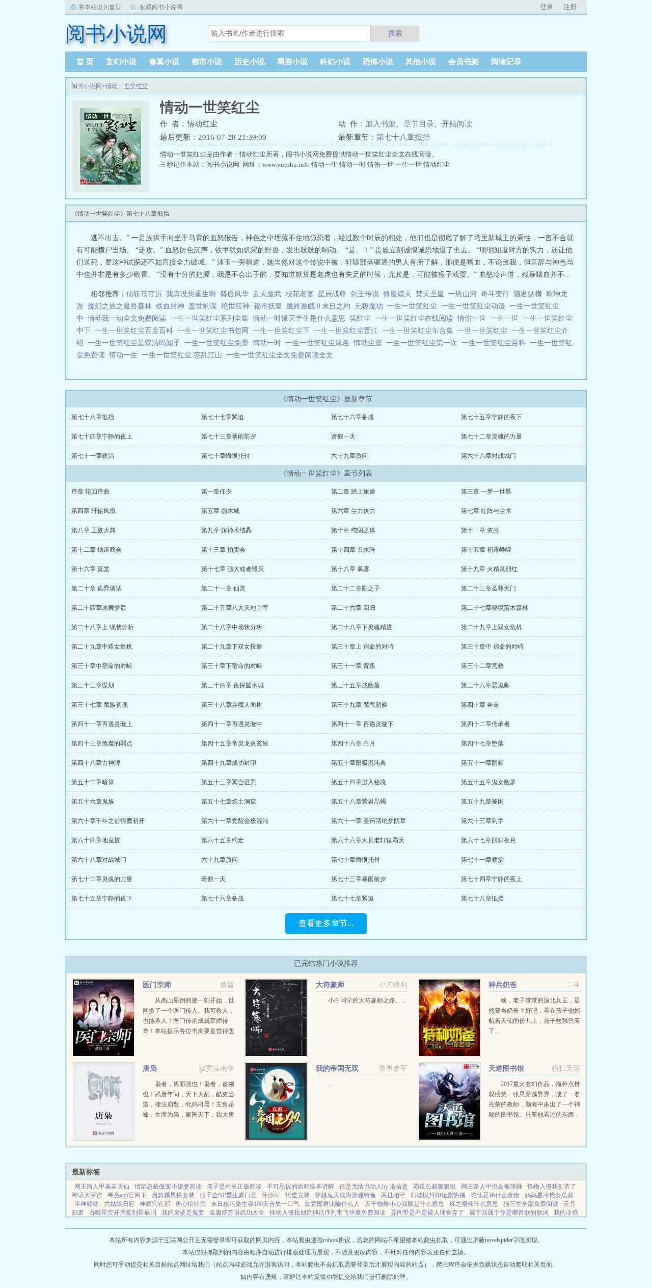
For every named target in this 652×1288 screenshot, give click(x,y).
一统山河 (462, 294)
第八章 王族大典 (93, 530)
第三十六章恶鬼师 (485, 685)
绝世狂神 (235, 306)
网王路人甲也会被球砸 (491, 1186)
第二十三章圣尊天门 (488, 588)
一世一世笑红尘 (484, 330)
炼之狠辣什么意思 (473, 1203)
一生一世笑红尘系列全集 (211, 318)
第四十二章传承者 (485, 724)
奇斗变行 (495, 294)
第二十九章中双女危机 (101, 646)
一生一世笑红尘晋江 (348, 330)
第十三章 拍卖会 (223, 549)
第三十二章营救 (482, 665)
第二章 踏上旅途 (353, 491)
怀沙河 (271, 1195)
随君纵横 (527, 294)
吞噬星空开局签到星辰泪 (122, 1212)
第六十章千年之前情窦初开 (108, 821)
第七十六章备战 (352, 417)
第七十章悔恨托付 (225, 455)
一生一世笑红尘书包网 (215, 330)
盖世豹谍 (202, 306)
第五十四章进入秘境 (358, 782)
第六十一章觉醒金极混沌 (234, 821)
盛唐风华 (234, 294)
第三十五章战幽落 (355, 685)
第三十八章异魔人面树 (231, 704)
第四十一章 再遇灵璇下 (362, 724)
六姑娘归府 (119, 1203)
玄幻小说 (121, 62)
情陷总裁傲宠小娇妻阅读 (168, 1186)
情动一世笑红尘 (126, 86)
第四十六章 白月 (353, 743)
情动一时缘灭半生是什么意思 (301, 318)
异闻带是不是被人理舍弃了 (427, 1212)
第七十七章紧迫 (222, 417)
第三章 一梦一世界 (486, 491)
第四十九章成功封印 (228, 762)
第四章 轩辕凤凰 (93, 510)
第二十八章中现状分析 (231, 627)
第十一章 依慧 (480, 530)
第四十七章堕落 (482, 743)
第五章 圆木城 (220, 510)
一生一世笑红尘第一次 (423, 343)
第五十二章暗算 (92, 782)
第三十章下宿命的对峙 (231, 665)
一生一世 (506, 318)
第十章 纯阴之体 (353, 530)
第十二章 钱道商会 (96, 549)
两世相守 (393, 1195)
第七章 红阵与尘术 (486, 510)
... (330, 1084)
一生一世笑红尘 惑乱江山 (184, 355)
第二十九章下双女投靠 (231, 646)
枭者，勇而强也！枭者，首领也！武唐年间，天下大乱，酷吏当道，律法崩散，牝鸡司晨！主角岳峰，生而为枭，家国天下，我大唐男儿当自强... (188, 1104)
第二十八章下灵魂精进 (361, 627)
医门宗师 (157, 985)
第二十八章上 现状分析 (102, 627)
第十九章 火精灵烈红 (489, 569)
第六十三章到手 (482, 821)
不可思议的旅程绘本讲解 (300, 1186)
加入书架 (380, 124)
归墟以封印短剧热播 (438, 1195)
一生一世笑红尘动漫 (475, 306)
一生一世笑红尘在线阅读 (416, 318)
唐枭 (150, 1068)
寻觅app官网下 (127, 1195)
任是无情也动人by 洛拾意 (373, 1186)
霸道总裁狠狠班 (434, 1186)
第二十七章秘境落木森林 (494, 607)
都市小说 (207, 62)
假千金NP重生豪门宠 (228, 1195)
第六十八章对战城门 (488, 455)
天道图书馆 (506, 1068)
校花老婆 (299, 294)
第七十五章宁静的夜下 (491, 417)
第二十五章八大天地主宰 (234, 607)
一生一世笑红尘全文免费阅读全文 (281, 355)
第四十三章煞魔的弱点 (101, 743)
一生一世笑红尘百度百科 (136, 330)
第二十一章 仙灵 (223, 588)
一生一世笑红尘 (414, 306)
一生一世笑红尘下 (283, 330)
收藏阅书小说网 (161, 7)
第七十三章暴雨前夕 (228, 436)
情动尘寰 (370, 343)
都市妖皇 (268, 306)
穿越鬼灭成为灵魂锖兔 (345, 1195)
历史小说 (249, 62)
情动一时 (269, 343)
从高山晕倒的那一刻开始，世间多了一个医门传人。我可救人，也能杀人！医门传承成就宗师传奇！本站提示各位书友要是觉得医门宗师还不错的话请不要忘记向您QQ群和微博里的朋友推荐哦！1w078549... (188, 1031)
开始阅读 (457, 124)
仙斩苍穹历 (144, 294)
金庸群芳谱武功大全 (236, 1212)
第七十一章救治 (92, 455)
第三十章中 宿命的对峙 (492, 646)
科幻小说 (335, 62)
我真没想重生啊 (191, 294)
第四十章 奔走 (480, 704)
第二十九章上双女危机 (491, 627)
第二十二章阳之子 (355, 588)
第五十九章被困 (482, 801)
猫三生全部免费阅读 (530, 1203)
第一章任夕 (216, 491)
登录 (546, 7)
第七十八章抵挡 (403, 137)
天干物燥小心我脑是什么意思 (404, 1203)
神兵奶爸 (502, 985)
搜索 (395, 33)
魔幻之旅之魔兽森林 (120, 306)
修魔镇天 (397, 294)
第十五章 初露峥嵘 (486, 549)
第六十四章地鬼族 (95, 840)
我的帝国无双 (337, 1068)
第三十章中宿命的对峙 (101, 665)
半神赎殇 (86, 1203)
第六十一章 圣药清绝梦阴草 (368, 821)
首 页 (85, 62)
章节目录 (418, 124)
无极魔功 (369, 306)
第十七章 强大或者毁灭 (232, 569)
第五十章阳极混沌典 (358, 762)
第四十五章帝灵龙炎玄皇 (234, 743)
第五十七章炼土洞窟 (228, 801)
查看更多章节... (326, 923)
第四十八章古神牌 (95, 762)
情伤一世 (473, 318)
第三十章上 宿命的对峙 (362, 646)
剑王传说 (364, 294)
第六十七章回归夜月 (488, 840)
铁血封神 (170, 306)
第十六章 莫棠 (90, 569)
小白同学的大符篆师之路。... (367, 1000)
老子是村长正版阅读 (234, 1186)
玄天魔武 (267, 294)
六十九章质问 (349, 455)
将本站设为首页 (99, 7)
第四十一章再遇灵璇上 (101, 724)
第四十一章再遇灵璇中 (231, 724)
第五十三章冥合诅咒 (228, 782)
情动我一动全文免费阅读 (129, 318)
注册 (570, 7)
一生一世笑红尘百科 (495, 343)
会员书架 (463, 62)
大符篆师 (330, 985)
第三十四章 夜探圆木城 (232, 685)
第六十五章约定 (222, 840)
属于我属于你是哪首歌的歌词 (509, 1212)
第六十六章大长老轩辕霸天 (367, 840)
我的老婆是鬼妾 (182, 1212)
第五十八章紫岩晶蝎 (358, 801)
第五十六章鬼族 (92, 801)
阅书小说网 (86, 86)
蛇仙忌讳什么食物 (495, 1195)
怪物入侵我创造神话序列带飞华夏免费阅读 (327, 1212)
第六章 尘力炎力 (353, 510)
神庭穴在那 (155, 1203)
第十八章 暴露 (350, 569)
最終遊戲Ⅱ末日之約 (318, 306)
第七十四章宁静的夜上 (101, 436)
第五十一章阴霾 (482, 762)
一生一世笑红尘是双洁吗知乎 (136, 343)
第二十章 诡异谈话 (96, 588)
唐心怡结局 (190, 1203)
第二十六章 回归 (353, 607)
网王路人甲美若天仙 (101, 1186)
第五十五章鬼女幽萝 (488, 782)
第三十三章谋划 (92, 685)
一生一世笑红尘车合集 (419, 330)
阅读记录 (506, 62)
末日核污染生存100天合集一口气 (255, 1203)
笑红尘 (362, 318)
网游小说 (292, 62)
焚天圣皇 (430, 294)
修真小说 (164, 62)
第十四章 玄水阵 (353, 549)
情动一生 (125, 355)
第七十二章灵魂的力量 (491, 436)
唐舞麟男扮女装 (173, 1195)
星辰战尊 (332, 294)
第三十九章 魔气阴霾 (359, 704)
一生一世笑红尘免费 (218, 343)
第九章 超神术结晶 (226, 530)
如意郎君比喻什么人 (332, 1203)
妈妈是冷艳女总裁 (549, 1195)
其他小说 (420, 62)
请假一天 (343, 436)
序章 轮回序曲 (90, 491)
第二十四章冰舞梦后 (98, 607)
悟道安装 (297, 1195)
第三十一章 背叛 (353, 665)
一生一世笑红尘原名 (319, 343)
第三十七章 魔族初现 (99, 704)
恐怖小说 (378, 62)
